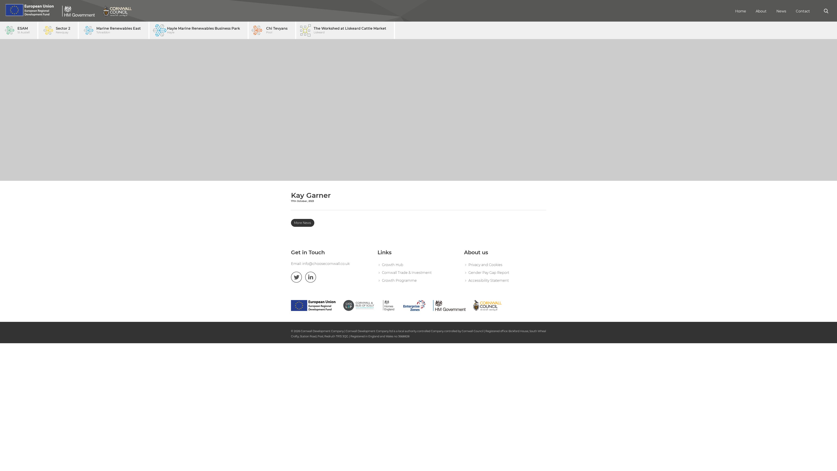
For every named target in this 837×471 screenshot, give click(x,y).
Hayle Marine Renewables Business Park (203, 30)
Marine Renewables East (118, 30)
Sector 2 (63, 30)
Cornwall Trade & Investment (407, 273)
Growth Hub (392, 265)
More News (302, 223)
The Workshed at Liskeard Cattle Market (350, 30)
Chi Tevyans (277, 30)
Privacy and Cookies (485, 265)
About (761, 11)
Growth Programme (399, 280)
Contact (803, 11)
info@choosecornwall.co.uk (326, 264)
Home (740, 11)
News (781, 11)
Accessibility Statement (488, 280)
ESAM (23, 30)
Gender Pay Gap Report (488, 273)
